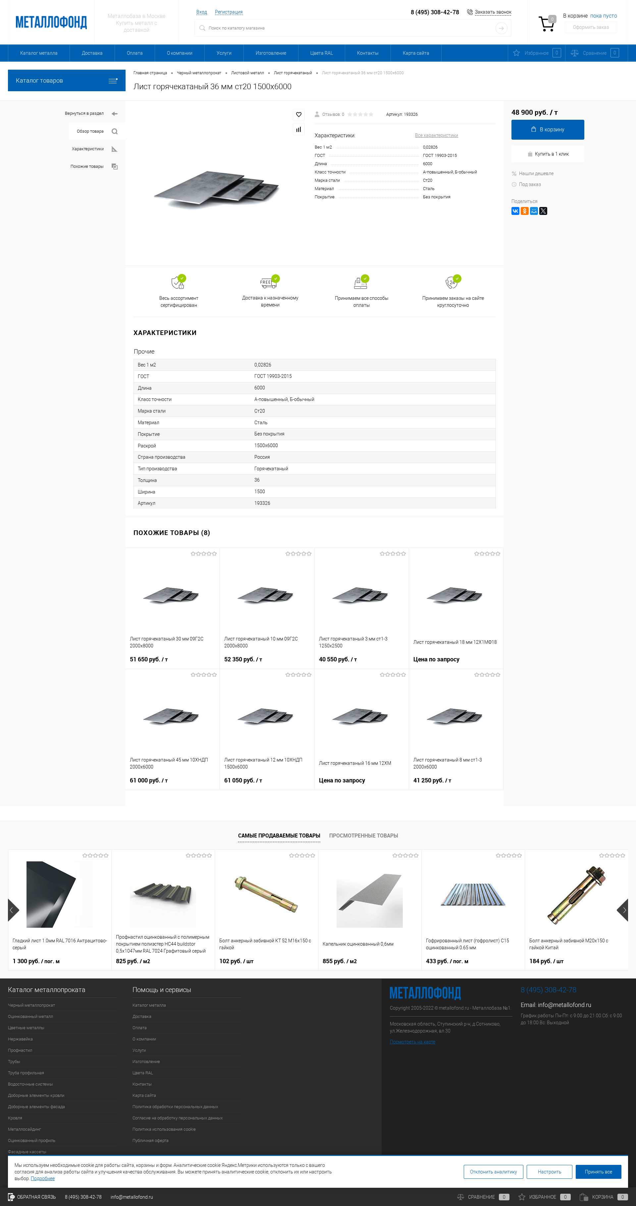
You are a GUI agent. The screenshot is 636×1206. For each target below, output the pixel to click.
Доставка (92, 53)
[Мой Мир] (534, 211)
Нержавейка (20, 1039)
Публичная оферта (150, 1140)
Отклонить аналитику (493, 1171)
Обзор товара (90, 131)
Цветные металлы (26, 1027)
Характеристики (88, 148)
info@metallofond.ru (564, 1004)
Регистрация (229, 12)
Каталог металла (39, 53)
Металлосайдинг (24, 1129)
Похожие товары (87, 166)
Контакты (368, 53)
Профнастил (20, 1050)
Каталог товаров (39, 80)
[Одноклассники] (525, 211)
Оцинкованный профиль (31, 1140)
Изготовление (271, 53)
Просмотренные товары (363, 835)
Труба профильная (26, 1072)
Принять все (598, 1171)
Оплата (135, 53)
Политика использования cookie (164, 1129)
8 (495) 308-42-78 (435, 12)
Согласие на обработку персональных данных (177, 1117)
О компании (179, 53)
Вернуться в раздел (84, 113)
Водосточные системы (30, 1084)
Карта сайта (416, 53)
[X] (543, 211)
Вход (201, 12)
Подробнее (43, 1178)
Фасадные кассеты (27, 1151)
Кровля (15, 1117)
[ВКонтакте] (515, 211)
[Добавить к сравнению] (299, 129)
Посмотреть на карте (412, 1041)
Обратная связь (36, 1197)
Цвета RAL (321, 53)
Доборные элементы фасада (36, 1106)
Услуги (224, 53)
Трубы (14, 1061)
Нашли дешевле (536, 173)
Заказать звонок (493, 12)
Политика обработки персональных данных (175, 1106)
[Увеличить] (220, 183)
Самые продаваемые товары (279, 835)
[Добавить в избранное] (299, 115)
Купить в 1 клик (552, 154)
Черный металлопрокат (31, 1005)
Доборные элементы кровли (36, 1095)
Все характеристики (436, 135)
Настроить (549, 1171)
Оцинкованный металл (30, 1016)
